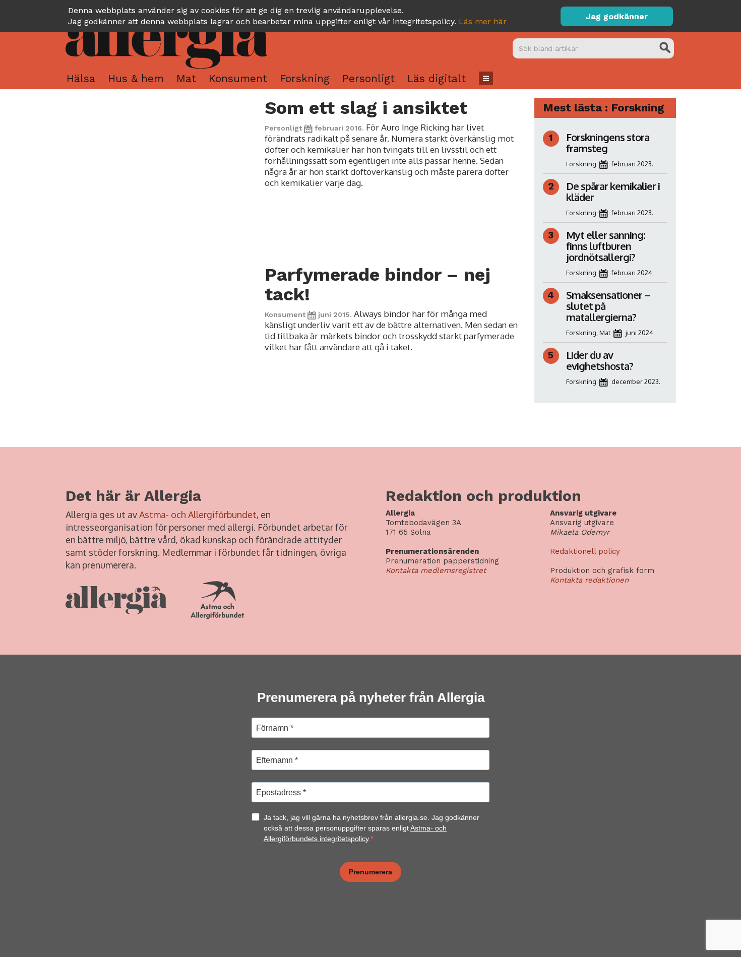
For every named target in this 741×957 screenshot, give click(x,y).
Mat (186, 78)
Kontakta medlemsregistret (436, 570)
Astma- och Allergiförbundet (198, 514)
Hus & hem (136, 78)
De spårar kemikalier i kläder (613, 191)
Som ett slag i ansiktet (366, 107)
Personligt (368, 78)
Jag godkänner (617, 16)
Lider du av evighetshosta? (599, 360)
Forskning (305, 78)
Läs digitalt (436, 78)
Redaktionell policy (585, 551)
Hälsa (81, 78)
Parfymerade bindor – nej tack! (377, 284)
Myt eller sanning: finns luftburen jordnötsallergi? (605, 246)
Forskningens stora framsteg (607, 143)
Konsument (238, 78)
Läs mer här (483, 21)
